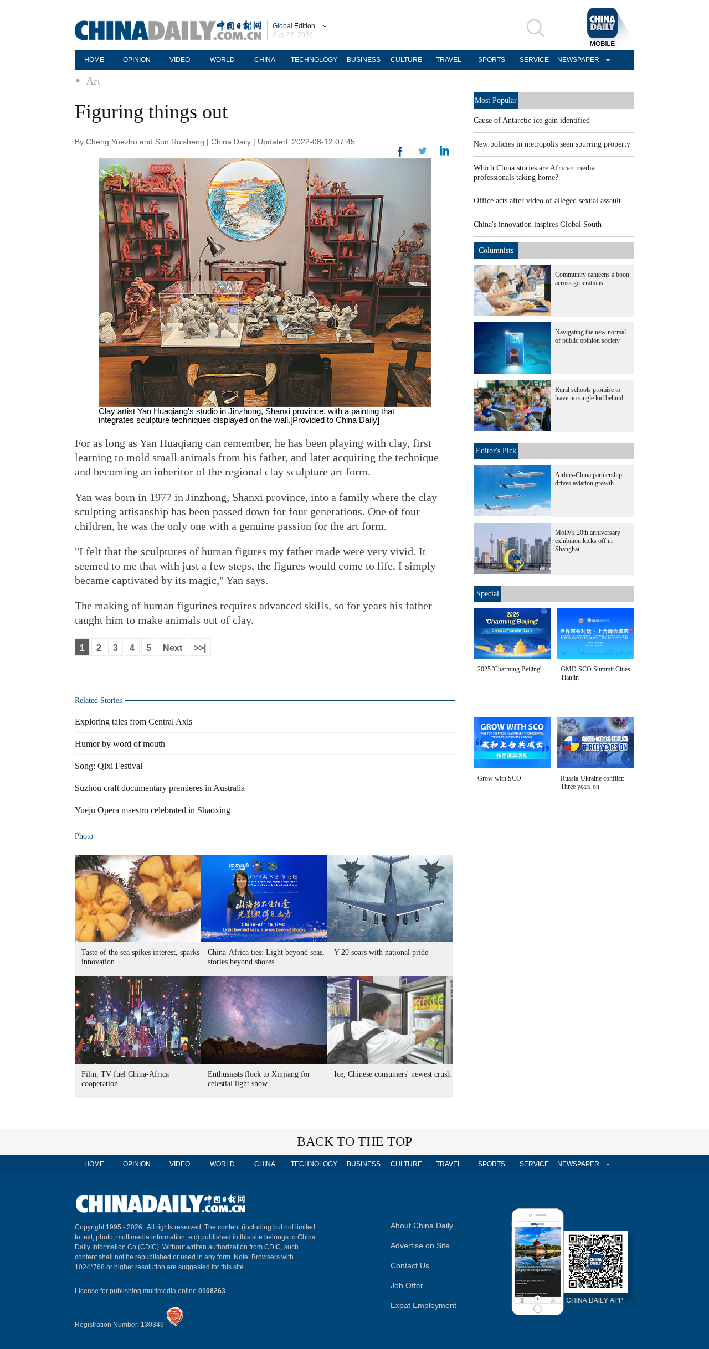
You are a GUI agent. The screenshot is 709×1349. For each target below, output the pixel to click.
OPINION (137, 60)
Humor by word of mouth (120, 743)
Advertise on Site (420, 1245)
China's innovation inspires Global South (538, 224)
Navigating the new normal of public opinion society (590, 336)
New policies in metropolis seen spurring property (552, 144)
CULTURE (406, 60)
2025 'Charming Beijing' (509, 669)
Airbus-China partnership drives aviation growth (588, 479)
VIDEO (179, 60)
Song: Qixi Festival (108, 766)
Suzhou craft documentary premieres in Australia (160, 788)
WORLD (222, 60)
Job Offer (407, 1285)
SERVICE (534, 60)
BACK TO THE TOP (354, 1141)
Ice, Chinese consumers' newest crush (392, 1074)
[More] (400, 156)
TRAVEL (448, 60)
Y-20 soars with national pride (381, 952)
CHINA (264, 60)
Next (172, 648)
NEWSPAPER (576, 60)
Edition (294, 26)
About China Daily (422, 1225)
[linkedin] (423, 154)
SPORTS (491, 60)
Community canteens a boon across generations (592, 279)
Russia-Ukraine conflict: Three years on (592, 782)
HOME (94, 60)
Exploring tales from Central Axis (133, 721)
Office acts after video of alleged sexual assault (547, 201)
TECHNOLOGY (314, 60)
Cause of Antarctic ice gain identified (532, 120)
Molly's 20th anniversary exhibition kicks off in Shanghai (587, 541)
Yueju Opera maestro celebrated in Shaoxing (152, 810)
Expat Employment (423, 1305)
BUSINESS (364, 60)
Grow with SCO (499, 778)
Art (93, 81)
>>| (200, 648)
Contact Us (410, 1265)
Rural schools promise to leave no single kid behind (589, 394)
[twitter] (444, 153)
